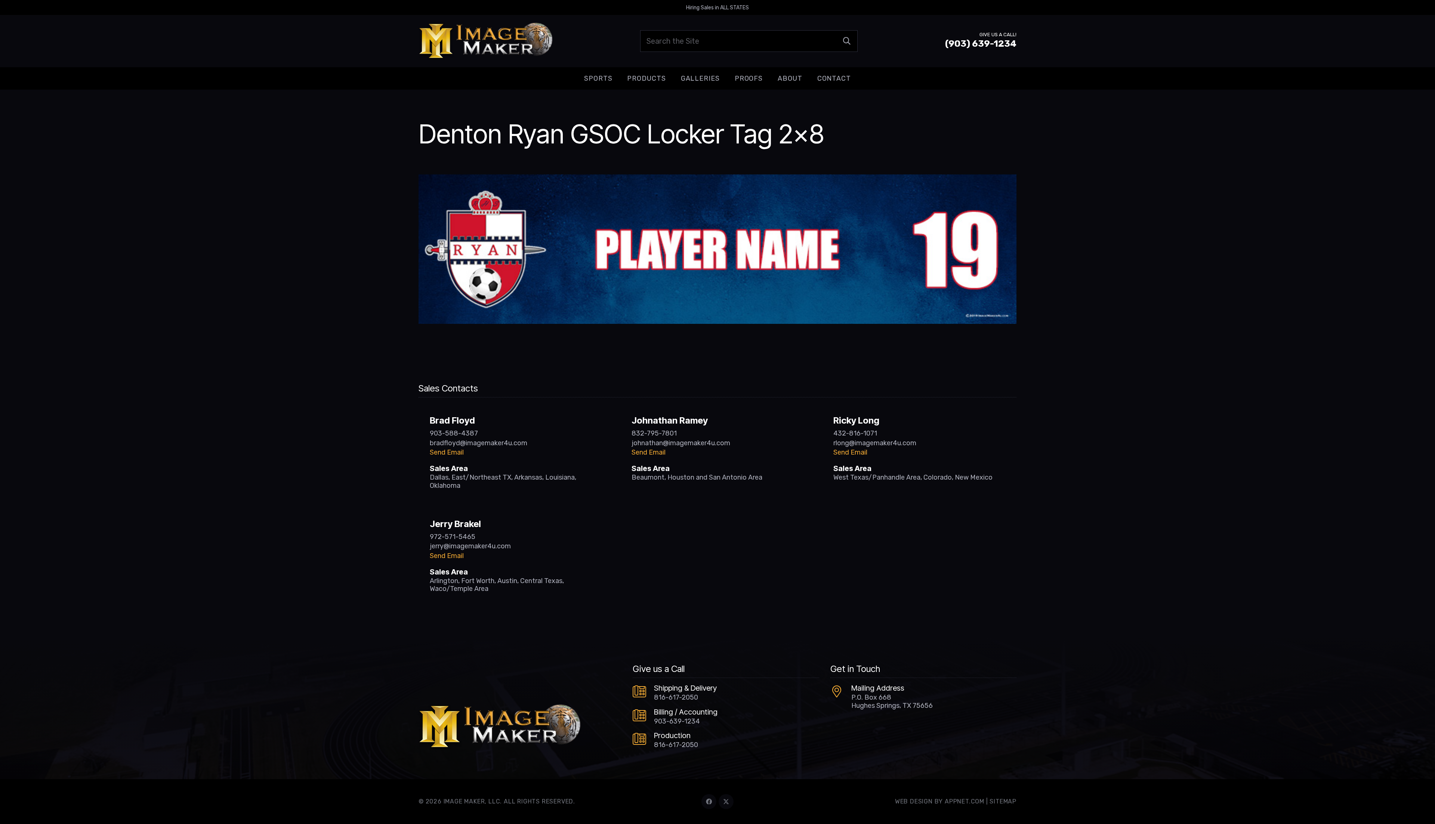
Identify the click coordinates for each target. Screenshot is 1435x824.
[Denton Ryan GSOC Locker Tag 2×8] (717, 179)
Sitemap (1003, 801)
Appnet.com (964, 801)
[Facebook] (708, 801)
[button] (618, 78)
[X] (726, 801)
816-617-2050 (676, 697)
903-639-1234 (677, 721)
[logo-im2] (486, 41)
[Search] (846, 41)
